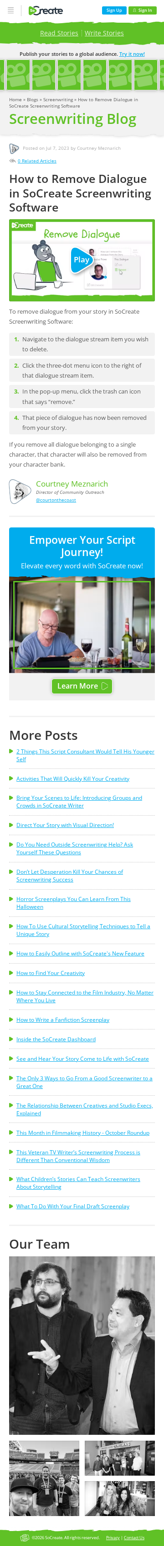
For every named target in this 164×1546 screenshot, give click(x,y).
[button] (82, 1345)
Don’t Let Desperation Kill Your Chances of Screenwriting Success (69, 875)
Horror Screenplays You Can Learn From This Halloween (73, 903)
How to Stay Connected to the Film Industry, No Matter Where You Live (85, 996)
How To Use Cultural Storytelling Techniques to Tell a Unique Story (83, 930)
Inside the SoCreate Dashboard (56, 1039)
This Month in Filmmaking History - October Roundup (82, 1133)
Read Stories (59, 33)
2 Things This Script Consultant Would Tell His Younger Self (85, 755)
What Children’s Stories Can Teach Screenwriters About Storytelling (78, 1183)
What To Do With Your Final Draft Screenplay (72, 1206)
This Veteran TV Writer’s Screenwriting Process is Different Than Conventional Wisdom (78, 1156)
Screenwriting (58, 99)
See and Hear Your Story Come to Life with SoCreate (82, 1059)
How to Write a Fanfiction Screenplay (62, 1020)
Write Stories (104, 33)
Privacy (113, 1538)
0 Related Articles (37, 161)
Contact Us (134, 1538)
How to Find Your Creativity (50, 973)
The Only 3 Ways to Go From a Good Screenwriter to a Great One (84, 1082)
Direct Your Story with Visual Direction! (65, 825)
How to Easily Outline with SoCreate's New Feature (80, 953)
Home (16, 99)
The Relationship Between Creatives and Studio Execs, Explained (84, 1109)
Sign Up (114, 10)
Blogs (33, 99)
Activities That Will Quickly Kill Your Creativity (72, 779)
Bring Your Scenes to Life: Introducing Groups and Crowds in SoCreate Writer (79, 801)
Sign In (145, 10)
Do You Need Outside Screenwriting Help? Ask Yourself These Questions (74, 848)
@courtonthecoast (56, 500)
